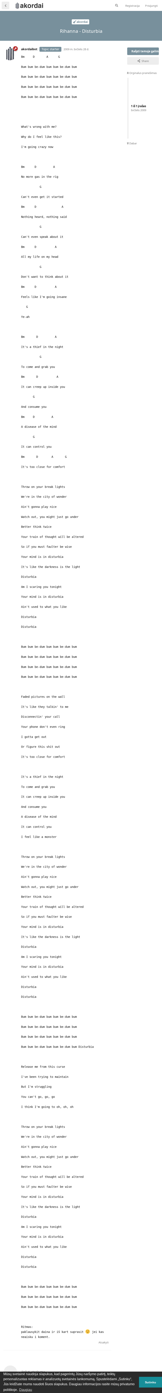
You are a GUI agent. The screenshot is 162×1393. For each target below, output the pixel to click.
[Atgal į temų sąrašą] (5, 5)
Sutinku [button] (150, 1382)
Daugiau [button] (25, 1390)
